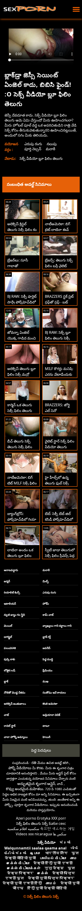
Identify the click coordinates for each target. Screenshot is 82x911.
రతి (33, 762)
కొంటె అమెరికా (50, 704)
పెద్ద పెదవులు (41, 750)
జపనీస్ (46, 648)
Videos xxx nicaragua (34, 833)
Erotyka (43, 818)
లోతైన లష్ (9, 670)
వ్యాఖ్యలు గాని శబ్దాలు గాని (57, 626)
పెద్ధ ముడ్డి (48, 659)
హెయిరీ (46, 737)
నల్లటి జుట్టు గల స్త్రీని (14, 615)
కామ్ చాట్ (48, 615)
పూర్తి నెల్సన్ (32, 148)
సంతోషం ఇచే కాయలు (54, 692)
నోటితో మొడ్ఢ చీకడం (14, 692)
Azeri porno (26, 818)
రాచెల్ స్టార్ (9, 726)
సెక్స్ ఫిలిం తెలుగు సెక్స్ (32, 823)
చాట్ (6, 715)
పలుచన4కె (10, 648)
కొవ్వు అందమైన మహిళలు (24, 788)
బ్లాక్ (6, 681)
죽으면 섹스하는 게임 (57, 828)
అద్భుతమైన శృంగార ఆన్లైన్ (36, 783)
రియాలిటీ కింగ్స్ (12, 592)
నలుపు (52, 143)
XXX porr (58, 818)
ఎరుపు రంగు (33, 143)
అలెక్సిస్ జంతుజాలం (15, 704)
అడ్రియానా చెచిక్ (51, 715)
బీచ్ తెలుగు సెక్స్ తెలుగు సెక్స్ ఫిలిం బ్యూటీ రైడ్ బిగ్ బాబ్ (21, 447)
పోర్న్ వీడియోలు (19, 767)
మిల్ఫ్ (46, 581)
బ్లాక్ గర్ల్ (47, 637)
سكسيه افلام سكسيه (23, 828)
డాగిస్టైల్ (8, 637)
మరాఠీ (50, 148)
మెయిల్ (8, 626)
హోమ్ (46, 604)
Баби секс (57, 823)
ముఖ (46, 681)
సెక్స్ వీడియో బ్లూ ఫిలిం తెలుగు (41, 158)
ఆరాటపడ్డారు (11, 570)
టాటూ (46, 726)
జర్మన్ (7, 581)
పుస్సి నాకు (9, 659)
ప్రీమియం (47, 670)
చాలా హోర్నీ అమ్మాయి (16, 737)
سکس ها (59, 833)
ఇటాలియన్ (10, 604)
